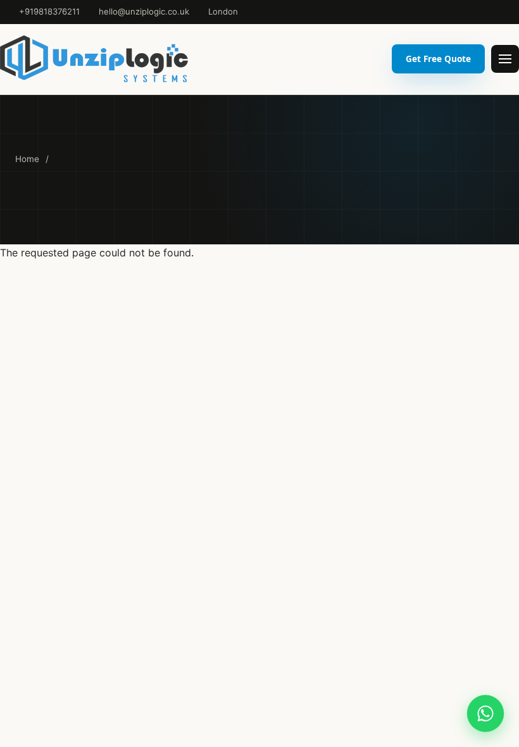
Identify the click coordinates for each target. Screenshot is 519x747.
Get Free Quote (438, 59)
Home (27, 159)
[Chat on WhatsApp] (485, 713)
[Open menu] (505, 59)
